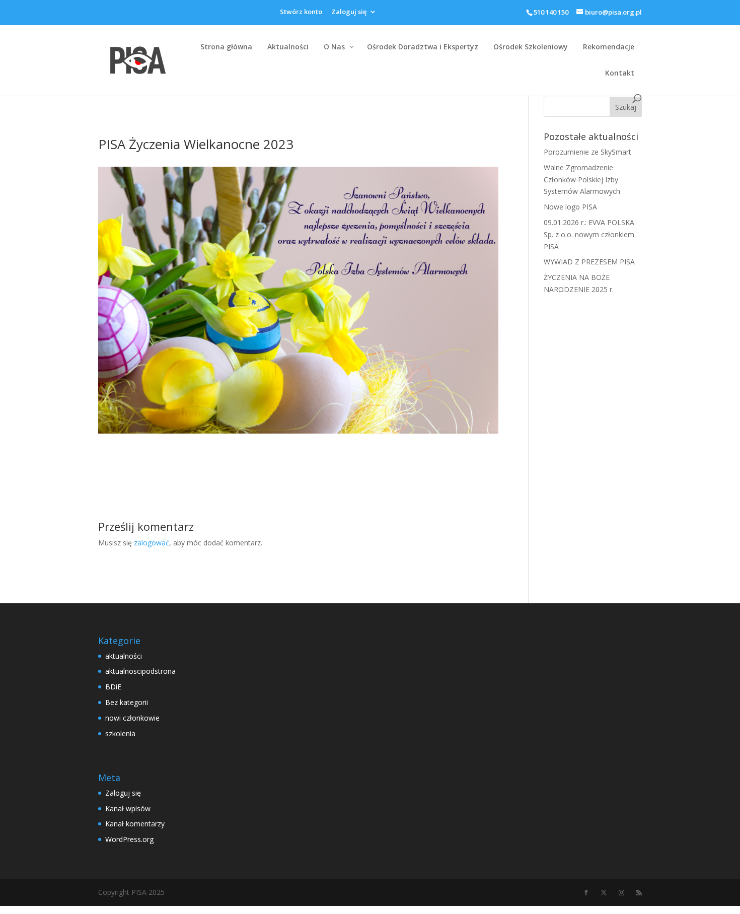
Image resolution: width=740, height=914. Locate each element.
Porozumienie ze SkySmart (587, 152)
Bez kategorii (126, 702)
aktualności (123, 656)
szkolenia (120, 733)
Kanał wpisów (128, 808)
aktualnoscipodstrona (140, 671)
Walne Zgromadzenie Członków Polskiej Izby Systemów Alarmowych (582, 179)
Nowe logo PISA (570, 207)
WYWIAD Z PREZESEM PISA (589, 261)
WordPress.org (129, 839)
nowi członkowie (132, 718)
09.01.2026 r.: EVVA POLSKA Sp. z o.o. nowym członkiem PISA (589, 234)
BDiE (113, 686)
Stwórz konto (301, 12)
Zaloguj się (348, 12)
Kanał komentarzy (135, 823)
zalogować (151, 542)
